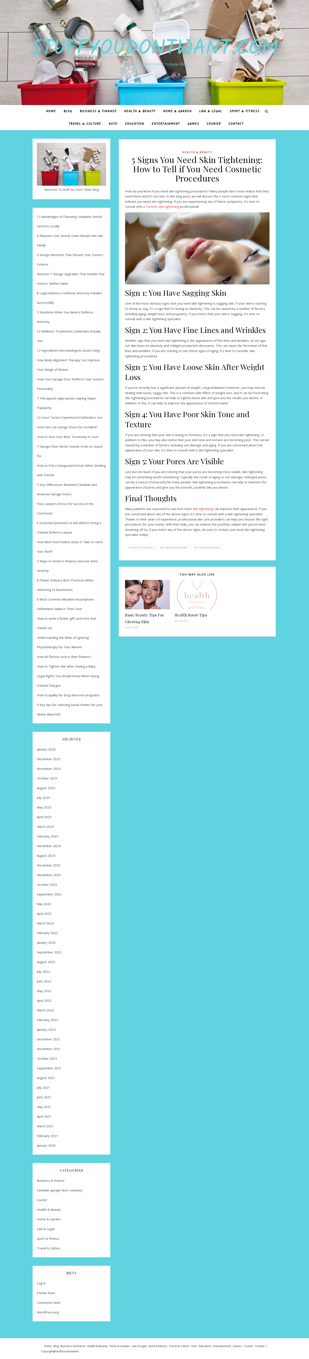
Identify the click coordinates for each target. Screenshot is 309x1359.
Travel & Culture (85, 123)
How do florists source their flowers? (64, 657)
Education (134, 123)
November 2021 (49, 1049)
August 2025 (46, 788)
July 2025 (43, 797)
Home (51, 111)
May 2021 (44, 1107)
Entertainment (166, 123)
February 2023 (47, 933)
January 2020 (46, 1145)
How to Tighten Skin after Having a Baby (66, 666)
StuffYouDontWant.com (154, 48)
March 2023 (45, 923)
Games (193, 123)
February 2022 (47, 1020)
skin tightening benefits (173, 547)
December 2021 (49, 1039)
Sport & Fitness (244, 111)
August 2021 (46, 1078)
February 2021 (47, 1136)
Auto (113, 123)
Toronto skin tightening (162, 206)
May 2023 (44, 904)
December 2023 (49, 865)
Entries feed (46, 1293)
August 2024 (46, 855)
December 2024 (49, 846)
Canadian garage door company (59, 1190)
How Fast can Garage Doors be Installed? (67, 427)
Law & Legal (210, 111)
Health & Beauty (140, 111)
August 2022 (46, 962)
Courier (214, 123)
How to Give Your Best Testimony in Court (68, 437)
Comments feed (48, 1302)
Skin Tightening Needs (207, 547)
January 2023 (46, 942)
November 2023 (49, 875)
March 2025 (45, 826)
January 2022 (46, 1029)
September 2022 (49, 952)
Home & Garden (177, 111)
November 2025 (49, 768)
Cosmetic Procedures (140, 547)
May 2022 (44, 991)
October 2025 (47, 778)
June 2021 (44, 1097)
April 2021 (44, 1116)
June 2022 (44, 981)
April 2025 (44, 817)
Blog (67, 111)
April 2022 (44, 1000)
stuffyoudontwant (67, 1351)
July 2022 (43, 971)
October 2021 (47, 1058)
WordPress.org (48, 1312)
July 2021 (43, 1087)
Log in (41, 1283)
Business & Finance (98, 111)
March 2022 (45, 1010)
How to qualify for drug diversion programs (68, 695)
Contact (236, 123)
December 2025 (49, 759)
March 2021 (45, 1126)
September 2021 (49, 1068)
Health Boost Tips (191, 615)
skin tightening (203, 509)
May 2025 (44, 807)
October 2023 (47, 884)
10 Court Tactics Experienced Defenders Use (70, 417)
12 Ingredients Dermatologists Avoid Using (68, 350)
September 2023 (49, 894)
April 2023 (44, 913)
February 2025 (47, 836)
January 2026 (46, 749)
